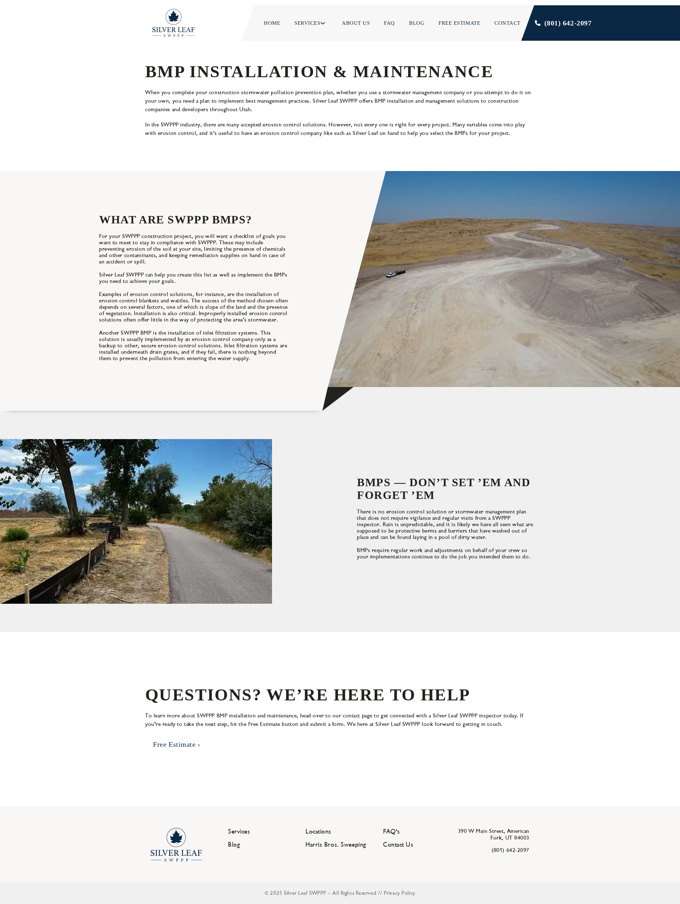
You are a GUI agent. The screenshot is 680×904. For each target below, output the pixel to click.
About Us (355, 23)
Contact (507, 23)
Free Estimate (459, 23)
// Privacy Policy (396, 893)
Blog (416, 23)
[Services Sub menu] (323, 23)
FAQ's (391, 831)
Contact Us (398, 844)
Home (272, 23)
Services (307, 23)
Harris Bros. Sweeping (336, 844)
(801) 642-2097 (568, 23)
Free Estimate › (176, 744)
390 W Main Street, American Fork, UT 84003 (493, 834)
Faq (389, 23)
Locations (319, 831)
